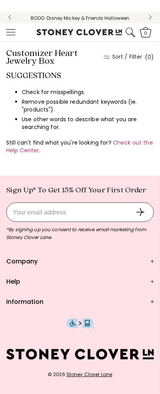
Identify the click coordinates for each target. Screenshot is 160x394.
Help (13, 281)
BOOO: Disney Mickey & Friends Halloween (80, 18)
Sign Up (140, 212)
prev (10, 17)
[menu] (10, 32)
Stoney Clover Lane (89, 374)
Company (22, 261)
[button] (10, 32)
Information (24, 301)
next (150, 17)
